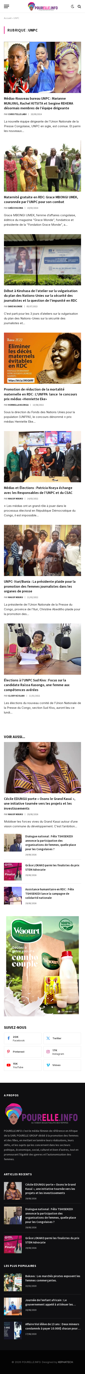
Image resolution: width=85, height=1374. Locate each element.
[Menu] (6, 6)
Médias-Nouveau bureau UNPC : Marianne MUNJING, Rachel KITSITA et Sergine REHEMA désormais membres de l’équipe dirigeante (38, 103)
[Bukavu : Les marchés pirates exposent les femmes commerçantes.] (13, 1282)
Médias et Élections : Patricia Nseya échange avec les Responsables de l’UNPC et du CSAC (38, 490)
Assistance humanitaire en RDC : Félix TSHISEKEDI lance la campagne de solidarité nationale (49, 893)
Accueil (7, 18)
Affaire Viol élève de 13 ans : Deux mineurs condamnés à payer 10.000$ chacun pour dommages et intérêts (52, 1328)
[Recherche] (79, 6)
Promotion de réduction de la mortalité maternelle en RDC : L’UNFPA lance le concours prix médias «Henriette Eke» (41, 394)
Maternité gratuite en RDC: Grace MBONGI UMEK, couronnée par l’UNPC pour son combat (41, 199)
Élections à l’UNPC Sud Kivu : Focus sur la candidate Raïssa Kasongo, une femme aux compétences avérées (37, 685)
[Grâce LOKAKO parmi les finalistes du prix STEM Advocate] (13, 871)
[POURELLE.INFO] (42, 6)
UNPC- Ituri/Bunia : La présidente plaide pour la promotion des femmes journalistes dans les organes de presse (40, 586)
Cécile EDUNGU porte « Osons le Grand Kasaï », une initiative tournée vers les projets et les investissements (39, 803)
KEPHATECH (65, 1362)
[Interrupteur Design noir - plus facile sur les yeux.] (72, 6)
